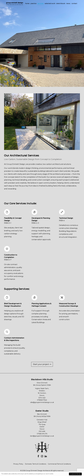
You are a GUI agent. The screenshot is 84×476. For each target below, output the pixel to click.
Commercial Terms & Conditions (59, 464)
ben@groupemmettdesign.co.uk (42, 436)
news (68, 3)
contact (74, 3)
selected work (50, 3)
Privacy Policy (18, 464)
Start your (41, 364)
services (40, 3)
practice (33, 3)
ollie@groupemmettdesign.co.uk (42, 402)
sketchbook (60, 3)
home (27, 3)
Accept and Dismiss (75, 474)
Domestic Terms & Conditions (35, 464)
